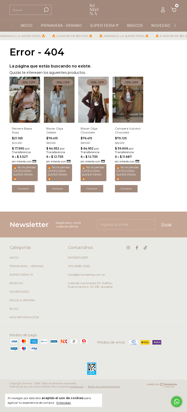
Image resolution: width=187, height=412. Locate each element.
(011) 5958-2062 (79, 266)
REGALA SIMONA (22, 300)
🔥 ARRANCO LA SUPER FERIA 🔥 (120, 36)
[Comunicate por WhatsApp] (176, 401)
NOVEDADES (163, 25)
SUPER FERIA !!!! (104, 25)
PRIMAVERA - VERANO (61, 25)
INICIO (26, 25)
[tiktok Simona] (145, 248)
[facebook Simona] (137, 248)
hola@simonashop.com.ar (86, 274)
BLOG (14, 308)
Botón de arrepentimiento (104, 386)
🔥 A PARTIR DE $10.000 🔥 (69, 36)
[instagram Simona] (128, 248)
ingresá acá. (76, 386)
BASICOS (135, 25)
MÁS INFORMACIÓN (24, 317)
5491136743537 (78, 257)
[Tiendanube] (162, 386)
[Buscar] (45, 10)
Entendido (63, 402)
